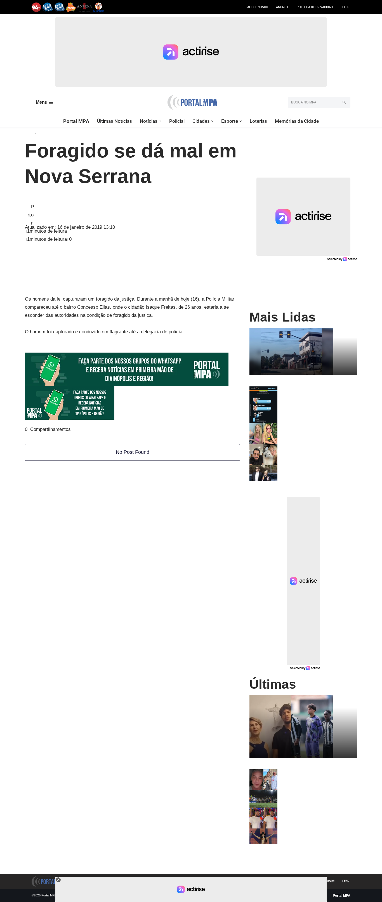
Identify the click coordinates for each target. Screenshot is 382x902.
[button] (160, 121)
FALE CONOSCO (257, 7)
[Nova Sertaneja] (59, 7)
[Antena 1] (84, 7)
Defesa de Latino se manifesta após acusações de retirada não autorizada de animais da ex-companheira (315, 453)
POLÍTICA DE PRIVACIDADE (315, 7)
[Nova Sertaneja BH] (47, 7)
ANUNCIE (282, 7)
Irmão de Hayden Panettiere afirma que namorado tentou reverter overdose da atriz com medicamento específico (315, 474)
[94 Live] (36, 7)
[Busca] (344, 102)
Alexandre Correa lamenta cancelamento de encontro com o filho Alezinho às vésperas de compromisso (312, 778)
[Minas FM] (71, 7)
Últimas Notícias (114, 121)
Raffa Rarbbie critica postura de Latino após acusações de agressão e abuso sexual (315, 430)
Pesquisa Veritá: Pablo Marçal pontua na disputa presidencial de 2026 (317, 390)
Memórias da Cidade (297, 121)
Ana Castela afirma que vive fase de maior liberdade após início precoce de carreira (315, 835)
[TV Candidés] (98, 7)
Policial (177, 121)
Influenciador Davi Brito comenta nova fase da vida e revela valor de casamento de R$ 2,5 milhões (313, 814)
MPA (30, 133)
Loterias (258, 121)
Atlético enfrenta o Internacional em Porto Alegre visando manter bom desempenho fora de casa (315, 797)
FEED (345, 7)
